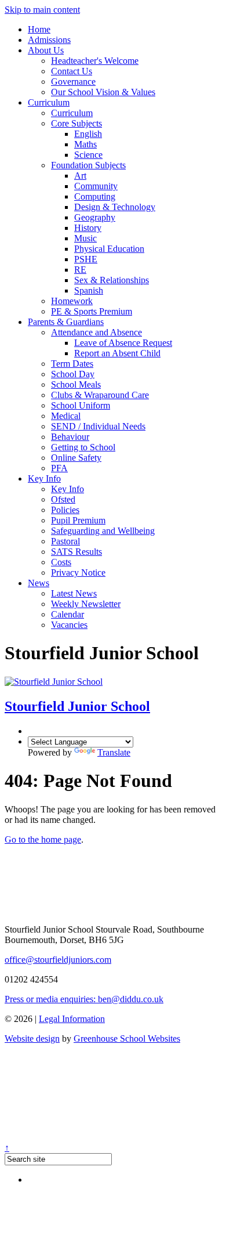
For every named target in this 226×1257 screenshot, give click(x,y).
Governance (73, 81)
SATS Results (76, 552)
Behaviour (70, 437)
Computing (94, 196)
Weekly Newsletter (86, 604)
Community (96, 186)
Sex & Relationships (111, 280)
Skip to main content (42, 10)
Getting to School (83, 447)
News (38, 583)
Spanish (88, 290)
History (87, 228)
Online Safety (76, 458)
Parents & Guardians (66, 322)
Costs (61, 562)
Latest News (74, 593)
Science (88, 155)
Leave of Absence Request (123, 343)
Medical (66, 416)
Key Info (44, 478)
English (88, 134)
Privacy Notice (78, 572)
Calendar (67, 614)
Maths (85, 144)
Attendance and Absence (96, 332)
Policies (65, 510)
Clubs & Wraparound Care (100, 395)
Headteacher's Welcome (94, 61)
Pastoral (65, 541)
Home (39, 29)
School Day (72, 374)
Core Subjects (76, 123)
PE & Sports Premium (91, 311)
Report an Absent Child (117, 353)
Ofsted (63, 499)
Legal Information (72, 1019)
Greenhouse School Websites (127, 1038)
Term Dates (72, 364)
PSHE (85, 259)
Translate (113, 752)
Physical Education (109, 249)
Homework (72, 301)
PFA (59, 468)
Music (85, 238)
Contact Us (71, 71)
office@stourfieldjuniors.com (58, 960)
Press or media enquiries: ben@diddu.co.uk (84, 999)
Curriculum (49, 102)
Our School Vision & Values (103, 92)
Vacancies (69, 625)
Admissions (49, 40)
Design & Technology (114, 207)
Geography (94, 217)
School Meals (76, 384)
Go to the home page (43, 839)
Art (80, 175)
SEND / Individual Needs (98, 426)
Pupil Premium (78, 520)
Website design (32, 1038)
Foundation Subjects (88, 165)
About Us (46, 50)
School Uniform (80, 405)
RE (80, 269)
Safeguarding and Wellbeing (103, 531)
